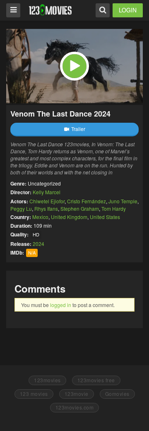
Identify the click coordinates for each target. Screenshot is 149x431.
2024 (38, 243)
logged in (60, 304)
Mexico (40, 216)
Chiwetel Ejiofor (47, 201)
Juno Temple (122, 201)
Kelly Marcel (46, 191)
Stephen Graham (79, 208)
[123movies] (50, 9)
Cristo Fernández (86, 201)
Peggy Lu (21, 208)
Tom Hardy (113, 208)
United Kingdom (69, 216)
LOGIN (128, 10)
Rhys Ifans (46, 208)
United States (105, 216)
